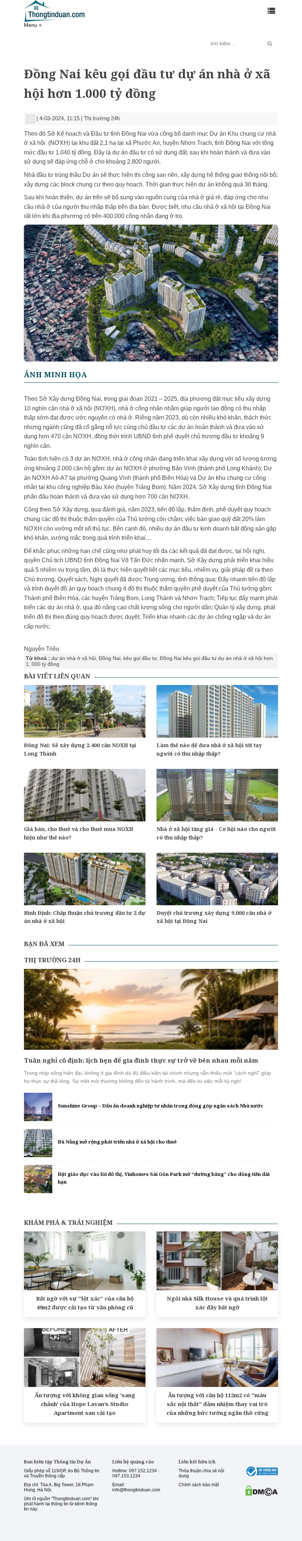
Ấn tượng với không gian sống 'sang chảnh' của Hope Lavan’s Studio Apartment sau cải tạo (85, 1403)
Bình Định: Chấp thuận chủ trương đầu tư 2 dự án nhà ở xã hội (84, 916)
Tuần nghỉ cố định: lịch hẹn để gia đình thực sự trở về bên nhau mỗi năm (141, 1060)
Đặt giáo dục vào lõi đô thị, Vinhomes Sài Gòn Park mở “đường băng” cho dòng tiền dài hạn (164, 1178)
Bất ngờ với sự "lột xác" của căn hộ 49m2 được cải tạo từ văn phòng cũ (85, 1303)
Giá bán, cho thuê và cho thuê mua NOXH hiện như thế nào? (78, 833)
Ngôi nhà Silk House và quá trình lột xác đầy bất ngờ (217, 1303)
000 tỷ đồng (45, 664)
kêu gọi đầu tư (140, 658)
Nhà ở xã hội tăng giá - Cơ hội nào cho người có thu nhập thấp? (216, 833)
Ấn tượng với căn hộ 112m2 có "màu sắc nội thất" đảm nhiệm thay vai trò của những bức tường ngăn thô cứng (217, 1403)
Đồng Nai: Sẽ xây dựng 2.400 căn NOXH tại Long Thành (80, 749)
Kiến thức (131, 40)
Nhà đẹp (160, 40)
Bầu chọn (189, 43)
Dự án (105, 40)
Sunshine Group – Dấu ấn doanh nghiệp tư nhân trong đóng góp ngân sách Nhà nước (160, 1105)
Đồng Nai (109, 658)
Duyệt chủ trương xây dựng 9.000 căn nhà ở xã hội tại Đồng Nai (214, 916)
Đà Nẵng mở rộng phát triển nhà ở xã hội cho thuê (117, 1141)
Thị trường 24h (48, 43)
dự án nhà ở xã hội (74, 658)
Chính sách (81, 43)
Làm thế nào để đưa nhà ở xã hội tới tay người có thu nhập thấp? (209, 749)
